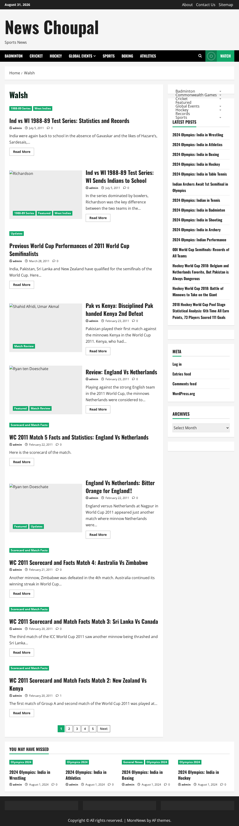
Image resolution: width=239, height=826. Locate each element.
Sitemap (226, 4)
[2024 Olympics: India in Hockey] (204, 762)
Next (104, 728)
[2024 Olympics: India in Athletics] (91, 762)
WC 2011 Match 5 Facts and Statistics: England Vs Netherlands (78, 437)
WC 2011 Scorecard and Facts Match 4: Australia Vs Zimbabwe (78, 562)
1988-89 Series (21, 108)
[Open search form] (200, 56)
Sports (109, 56)
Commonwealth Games (196, 94)
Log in (177, 364)
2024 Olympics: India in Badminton (198, 210)
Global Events (80, 56)
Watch (225, 56)
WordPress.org (183, 393)
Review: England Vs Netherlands (45, 390)
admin (17, 128)
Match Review (24, 346)
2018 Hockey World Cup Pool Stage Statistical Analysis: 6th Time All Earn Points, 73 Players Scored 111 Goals (200, 311)
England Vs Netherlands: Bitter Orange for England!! (45, 508)
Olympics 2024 (21, 762)
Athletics (148, 56)
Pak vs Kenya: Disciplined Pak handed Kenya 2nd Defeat (45, 327)
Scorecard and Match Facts (29, 425)
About (187, 4)
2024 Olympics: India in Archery (196, 229)
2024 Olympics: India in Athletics (197, 144)
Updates (16, 233)
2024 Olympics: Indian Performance (199, 239)
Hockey (56, 56)
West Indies (43, 108)
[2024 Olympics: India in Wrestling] (35, 762)
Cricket (36, 56)
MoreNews (136, 820)
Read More (23, 152)
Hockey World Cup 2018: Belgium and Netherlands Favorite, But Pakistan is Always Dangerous (200, 272)
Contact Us (205, 4)
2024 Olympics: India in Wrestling (197, 134)
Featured (44, 213)
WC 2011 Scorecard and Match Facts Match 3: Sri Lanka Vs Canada (83, 621)
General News (133, 762)
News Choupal (52, 26)
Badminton (14, 56)
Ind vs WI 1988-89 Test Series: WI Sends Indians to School (45, 194)
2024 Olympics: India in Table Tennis (199, 174)
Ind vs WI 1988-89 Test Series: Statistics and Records (69, 120)
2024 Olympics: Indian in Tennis (196, 200)
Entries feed (181, 374)
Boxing (127, 56)
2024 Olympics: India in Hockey (196, 164)
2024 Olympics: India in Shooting (197, 220)
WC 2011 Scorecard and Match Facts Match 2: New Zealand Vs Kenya (78, 684)
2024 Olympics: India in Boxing (195, 154)
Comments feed (184, 383)
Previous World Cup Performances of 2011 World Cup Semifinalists (69, 249)
